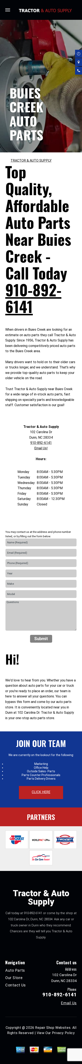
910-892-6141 (33, 298)
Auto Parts (15, 970)
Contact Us (15, 985)
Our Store (13, 977)
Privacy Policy (63, 1033)
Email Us (69, 1003)
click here (41, 792)
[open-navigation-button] (7, 9)
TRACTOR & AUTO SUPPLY (31, 161)
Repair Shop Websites (52, 1028)
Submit (41, 638)
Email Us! (41, 448)
